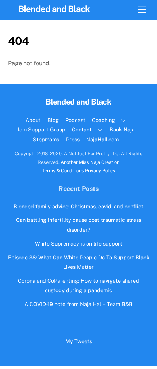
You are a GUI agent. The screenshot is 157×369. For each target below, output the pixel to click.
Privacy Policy (100, 170)
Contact (82, 129)
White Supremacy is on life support (78, 243)
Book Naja (122, 129)
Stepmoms (46, 139)
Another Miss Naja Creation (90, 162)
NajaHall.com (102, 139)
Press (73, 139)
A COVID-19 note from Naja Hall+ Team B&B (78, 304)
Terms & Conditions (63, 170)
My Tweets (78, 341)
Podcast (75, 120)
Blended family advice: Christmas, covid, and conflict (78, 206)
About (33, 120)
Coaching (103, 120)
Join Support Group (41, 129)
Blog (53, 120)
